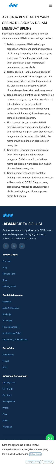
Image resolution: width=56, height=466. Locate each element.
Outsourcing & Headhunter (15, 339)
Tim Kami (7, 395)
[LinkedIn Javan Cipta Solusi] (22, 246)
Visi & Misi (7, 389)
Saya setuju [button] (48, 462)
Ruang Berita (9, 401)
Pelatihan (7, 301)
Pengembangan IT (11, 327)
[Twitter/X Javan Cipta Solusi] (14, 246)
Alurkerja (7, 314)
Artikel (5, 408)
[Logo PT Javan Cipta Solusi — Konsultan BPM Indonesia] (13, 5)
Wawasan (7, 426)
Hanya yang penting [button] (33, 462)
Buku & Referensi (11, 308)
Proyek (6, 361)
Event (5, 420)
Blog (5, 414)
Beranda (6, 261)
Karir (5, 280)
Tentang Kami (9, 274)
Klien (5, 367)
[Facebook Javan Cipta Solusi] (6, 246)
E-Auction (7, 320)
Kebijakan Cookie (35, 454)
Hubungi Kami (9, 286)
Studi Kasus (8, 354)
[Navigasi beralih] (51, 5)
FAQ (5, 267)
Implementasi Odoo (12, 333)
